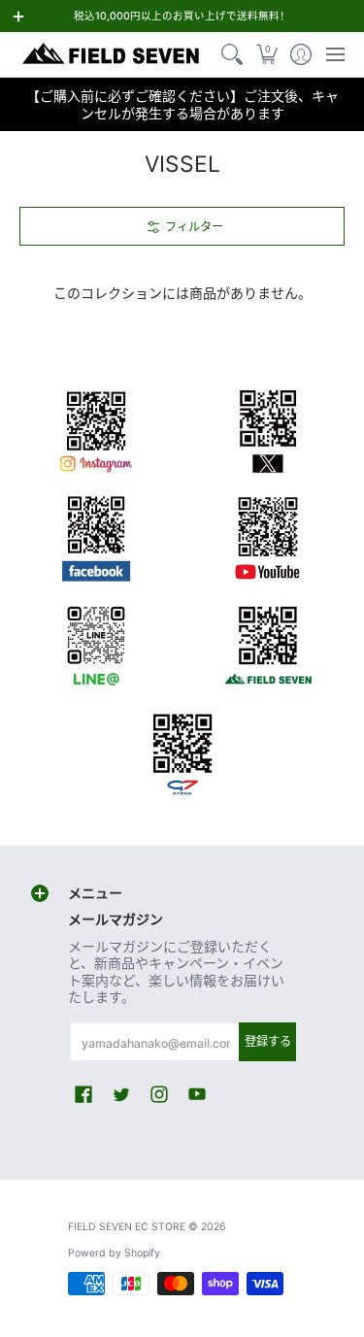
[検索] (232, 54)
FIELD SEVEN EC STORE (126, 1226)
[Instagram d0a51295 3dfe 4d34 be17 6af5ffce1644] (96, 428)
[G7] (182, 748)
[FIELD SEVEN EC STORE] (111, 54)
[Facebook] (96, 535)
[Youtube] (269, 535)
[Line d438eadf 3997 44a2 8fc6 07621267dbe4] (96, 641)
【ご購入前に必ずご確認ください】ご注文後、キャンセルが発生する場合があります (182, 104)
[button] (266, 54)
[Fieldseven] (269, 641)
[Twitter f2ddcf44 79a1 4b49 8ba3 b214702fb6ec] (269, 428)
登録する (268, 1041)
